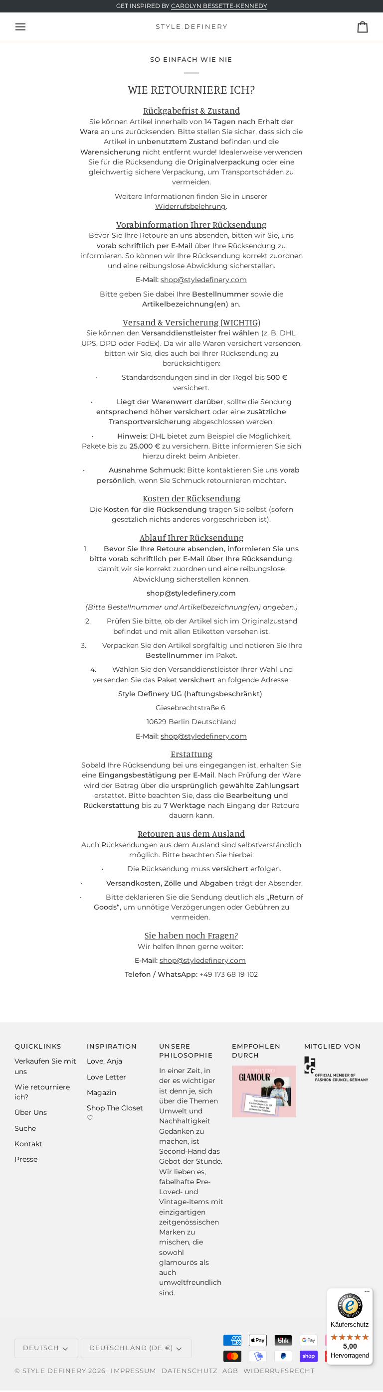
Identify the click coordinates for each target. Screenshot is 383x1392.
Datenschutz (189, 1371)
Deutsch (41, 1348)
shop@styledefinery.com (204, 280)
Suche (25, 1128)
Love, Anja (104, 1061)
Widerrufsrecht (279, 1371)
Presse (25, 1159)
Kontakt (28, 1144)
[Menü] (367, 1294)
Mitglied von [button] (333, 1046)
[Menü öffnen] (29, 26)
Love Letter (106, 1077)
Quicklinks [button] (37, 1046)
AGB (230, 1371)
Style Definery (54, 1371)
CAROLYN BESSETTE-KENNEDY (219, 5)
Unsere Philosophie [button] (185, 1051)
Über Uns (30, 1112)
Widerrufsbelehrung (191, 206)
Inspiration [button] (112, 1046)
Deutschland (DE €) (131, 1348)
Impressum (133, 1371)
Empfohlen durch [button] (256, 1051)
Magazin (101, 1092)
